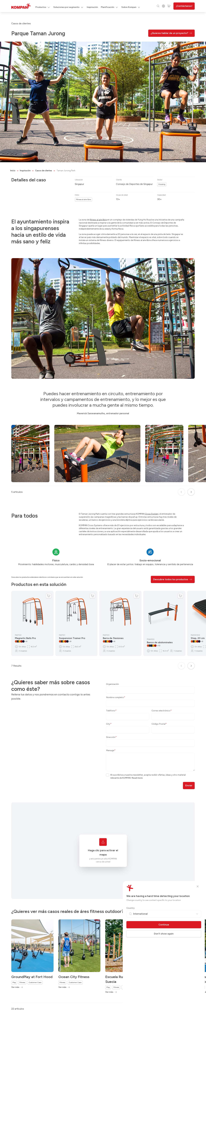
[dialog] (103, 562)
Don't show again (164, 933)
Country (130, 908)
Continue (163, 924)
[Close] (197, 886)
